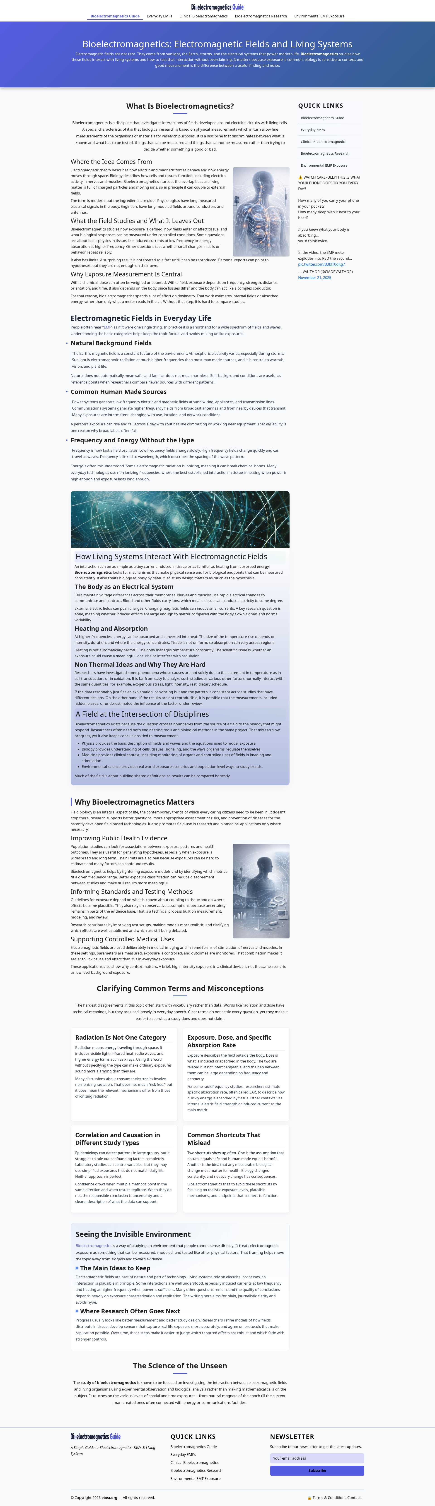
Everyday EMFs (159, 16)
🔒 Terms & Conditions (326, 1497)
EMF (107, 327)
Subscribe (317, 1470)
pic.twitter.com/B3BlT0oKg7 (321, 264)
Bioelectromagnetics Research (261, 16)
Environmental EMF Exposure (319, 16)
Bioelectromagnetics (93, 1245)
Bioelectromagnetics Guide (115, 16)
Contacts (354, 1497)
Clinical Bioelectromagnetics (203, 16)
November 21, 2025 (314, 277)
